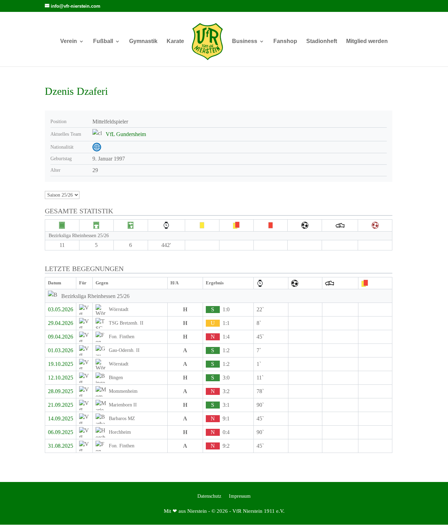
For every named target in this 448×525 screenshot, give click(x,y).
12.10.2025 (60, 378)
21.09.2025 (60, 405)
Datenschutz (209, 496)
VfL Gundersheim (126, 134)
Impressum (240, 496)
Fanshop (285, 41)
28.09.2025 (60, 391)
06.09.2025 (60, 432)
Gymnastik (143, 41)
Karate (175, 41)
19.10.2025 (60, 364)
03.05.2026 (60, 309)
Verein (68, 41)
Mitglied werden (367, 41)
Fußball (103, 41)
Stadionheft (321, 41)
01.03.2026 (60, 350)
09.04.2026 (60, 337)
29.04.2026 (60, 323)
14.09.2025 (60, 418)
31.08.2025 (60, 446)
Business (244, 41)
